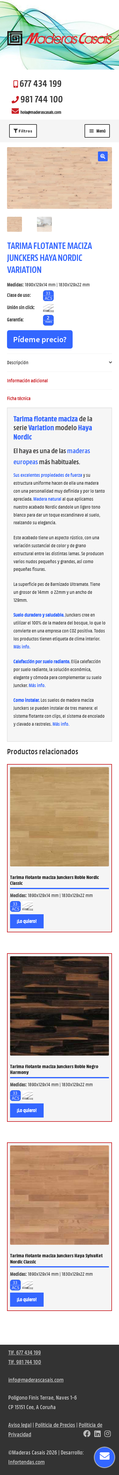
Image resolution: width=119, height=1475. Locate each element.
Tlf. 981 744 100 (24, 1362)
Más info (21, 647)
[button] (103, 156)
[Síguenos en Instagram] (107, 1434)
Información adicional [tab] (27, 381)
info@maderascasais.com (35, 1379)
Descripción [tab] (17, 362)
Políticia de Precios (55, 1424)
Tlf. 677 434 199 (24, 1352)
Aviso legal (19, 1424)
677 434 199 (41, 83)
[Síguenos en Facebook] (87, 1434)
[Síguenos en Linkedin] (97, 1434)
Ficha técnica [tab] (19, 398)
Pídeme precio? (40, 339)
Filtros (25, 131)
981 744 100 (41, 99)
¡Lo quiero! (27, 921)
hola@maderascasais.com (40, 112)
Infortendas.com (26, 1461)
